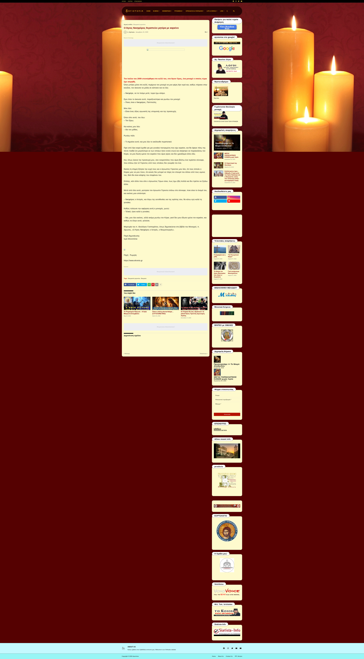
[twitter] (238, 1)
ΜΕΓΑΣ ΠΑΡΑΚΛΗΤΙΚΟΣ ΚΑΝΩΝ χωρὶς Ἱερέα (231, 155)
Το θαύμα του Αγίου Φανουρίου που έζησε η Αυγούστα (219, 274)
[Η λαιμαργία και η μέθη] (220, 249)
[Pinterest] (153, 284)
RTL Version (238, 656)
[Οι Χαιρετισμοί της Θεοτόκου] (218, 165)
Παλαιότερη (203, 353)
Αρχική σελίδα (128, 24)
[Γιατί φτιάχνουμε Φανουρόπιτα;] (234, 266)
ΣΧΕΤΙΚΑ (130, 1)
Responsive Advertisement (166, 43)
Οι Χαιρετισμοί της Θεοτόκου (231, 164)
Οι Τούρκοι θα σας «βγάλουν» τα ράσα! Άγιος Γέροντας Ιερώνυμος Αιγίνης (193, 313)
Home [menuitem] (148, 11)
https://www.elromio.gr (133, 260)
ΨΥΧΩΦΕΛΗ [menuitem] (178, 11)
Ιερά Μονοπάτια (130, 239)
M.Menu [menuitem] (155, 11)
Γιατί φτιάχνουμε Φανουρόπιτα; (233, 272)
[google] (220, 204)
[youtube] (241, 1)
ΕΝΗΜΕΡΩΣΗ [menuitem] (166, 11)
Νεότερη (127, 353)
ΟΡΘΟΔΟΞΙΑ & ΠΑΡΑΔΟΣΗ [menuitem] (194, 11)
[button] (227, 11)
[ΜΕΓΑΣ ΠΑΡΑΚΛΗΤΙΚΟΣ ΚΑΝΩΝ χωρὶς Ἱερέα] (218, 156)
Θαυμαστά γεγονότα (139, 24)
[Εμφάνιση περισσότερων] (160, 284)
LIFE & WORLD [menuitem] (211, 11)
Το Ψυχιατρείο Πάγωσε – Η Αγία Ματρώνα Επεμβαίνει (135, 312)
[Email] (156, 284)
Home (214, 656)
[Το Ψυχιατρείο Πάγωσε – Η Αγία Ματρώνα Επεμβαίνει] (137, 303)
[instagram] (236, 1)
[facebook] (233, 1)
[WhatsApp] (149, 284)
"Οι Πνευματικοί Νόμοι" (233, 256)
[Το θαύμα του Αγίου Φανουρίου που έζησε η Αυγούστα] (220, 266)
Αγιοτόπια (136, 656)
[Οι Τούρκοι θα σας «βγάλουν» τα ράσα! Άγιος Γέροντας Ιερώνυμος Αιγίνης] (194, 303)
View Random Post (227, 27)
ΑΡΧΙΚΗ (124, 1)
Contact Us (229, 656)
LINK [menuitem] (221, 11)
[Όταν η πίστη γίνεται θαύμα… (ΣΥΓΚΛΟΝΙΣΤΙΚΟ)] (165, 303)
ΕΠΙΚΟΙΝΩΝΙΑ (138, 1)
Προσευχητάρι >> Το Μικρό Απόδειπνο (224, 144)
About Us (221, 656)
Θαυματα (143, 278)
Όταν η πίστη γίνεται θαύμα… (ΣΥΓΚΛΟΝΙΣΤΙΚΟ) (163, 312)
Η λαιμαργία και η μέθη (219, 256)
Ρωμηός (133, 255)
